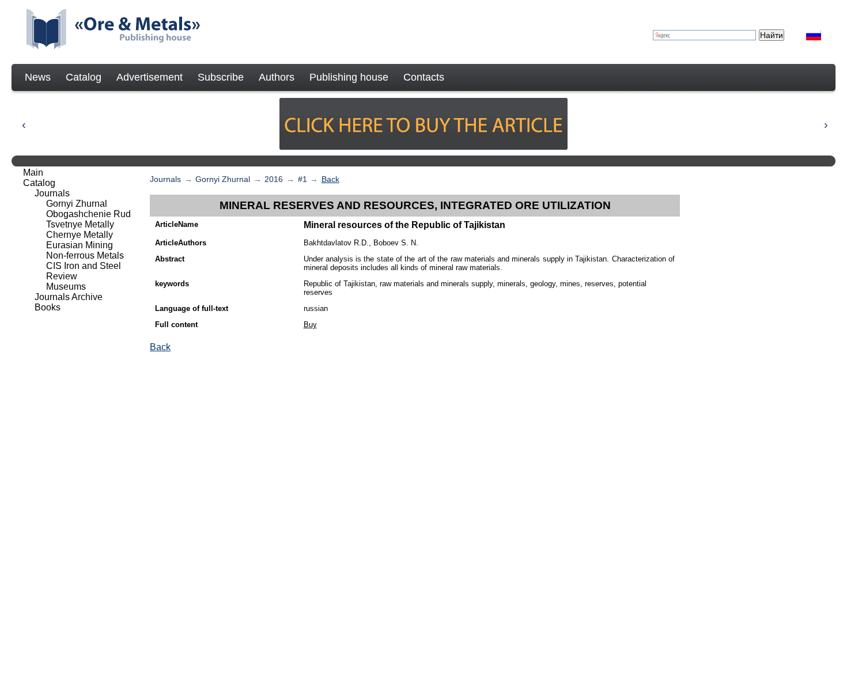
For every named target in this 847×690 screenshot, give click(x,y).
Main (33, 172)
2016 (273, 179)
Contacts (423, 77)
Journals (165, 179)
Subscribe (221, 77)
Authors (276, 77)
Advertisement (149, 77)
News (38, 77)
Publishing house (348, 77)
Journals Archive (69, 297)
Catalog (83, 77)
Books (47, 307)
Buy (310, 324)
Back (330, 179)
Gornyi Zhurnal (222, 179)
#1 (302, 179)
